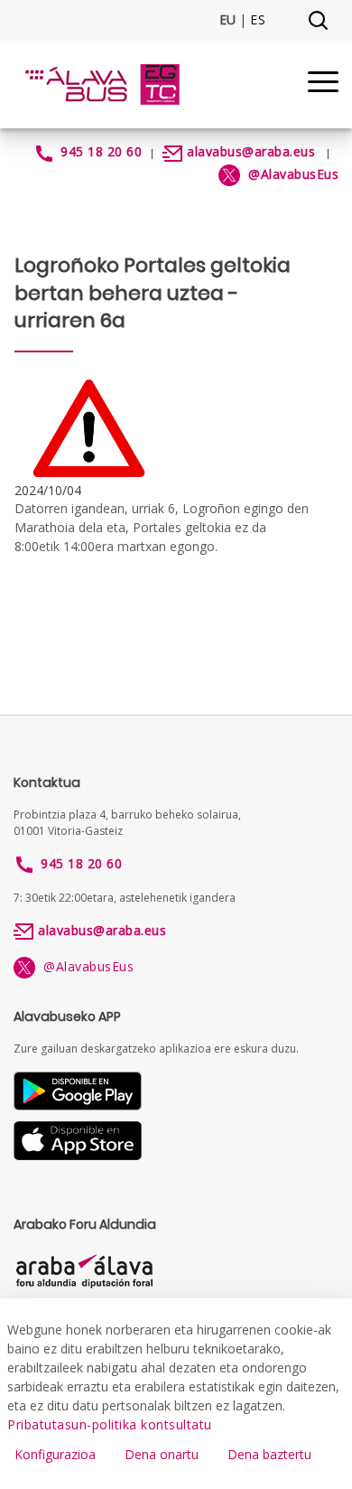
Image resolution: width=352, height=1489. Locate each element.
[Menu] (323, 84)
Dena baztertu (269, 1454)
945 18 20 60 (101, 151)
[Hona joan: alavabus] (102, 84)
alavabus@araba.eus (251, 151)
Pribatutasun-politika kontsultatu (109, 1424)
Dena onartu (162, 1454)
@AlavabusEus (84, 966)
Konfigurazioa (55, 1454)
